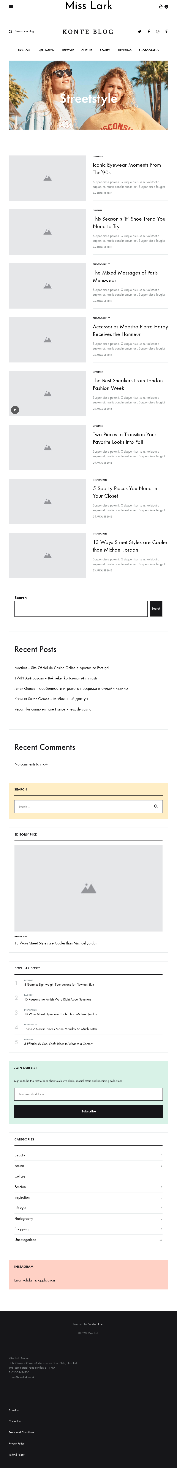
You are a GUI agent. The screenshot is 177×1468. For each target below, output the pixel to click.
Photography (149, 50)
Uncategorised (25, 1239)
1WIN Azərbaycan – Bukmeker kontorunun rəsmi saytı (55, 678)
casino (19, 1166)
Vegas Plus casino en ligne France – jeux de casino (52, 709)
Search (20, 597)
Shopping (124, 50)
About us (14, 1410)
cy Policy (19, 1443)
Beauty (105, 50)
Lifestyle (68, 50)
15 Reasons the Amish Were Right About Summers (57, 999)
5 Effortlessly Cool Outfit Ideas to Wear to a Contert (58, 1044)
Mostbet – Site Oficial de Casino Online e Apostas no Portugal (61, 668)
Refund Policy (16, 1455)
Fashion (24, 50)
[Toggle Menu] (11, 6)
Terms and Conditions (21, 1432)
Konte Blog (88, 32)
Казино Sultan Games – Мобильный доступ (51, 699)
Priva (11, 1443)
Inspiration (46, 50)
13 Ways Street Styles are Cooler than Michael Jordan (55, 943)
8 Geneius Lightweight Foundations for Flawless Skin (59, 984)
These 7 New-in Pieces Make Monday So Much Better (60, 1029)
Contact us (15, 1421)
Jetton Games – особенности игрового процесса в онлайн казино (71, 688)
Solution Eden (96, 1324)
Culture (86, 50)
